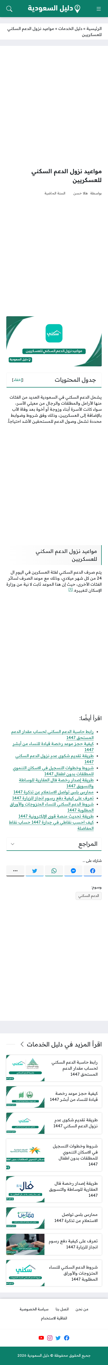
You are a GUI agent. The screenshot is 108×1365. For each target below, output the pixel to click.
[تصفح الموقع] (99, 9)
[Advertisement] (54, 106)
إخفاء (18, 379)
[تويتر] (35, 871)
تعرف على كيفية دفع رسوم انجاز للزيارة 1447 (53, 797)
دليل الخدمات (70, 28)
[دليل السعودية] (54, 9)
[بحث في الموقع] (9, 9)
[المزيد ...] (15, 871)
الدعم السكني (88, 895)
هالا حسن (80, 193)
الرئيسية (94, 28)
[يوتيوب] (41, 1337)
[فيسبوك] (93, 871)
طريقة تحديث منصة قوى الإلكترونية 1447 (56, 816)
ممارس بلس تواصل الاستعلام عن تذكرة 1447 (53, 791)
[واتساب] (54, 871)
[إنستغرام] (49, 1337)
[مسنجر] (73, 871)
